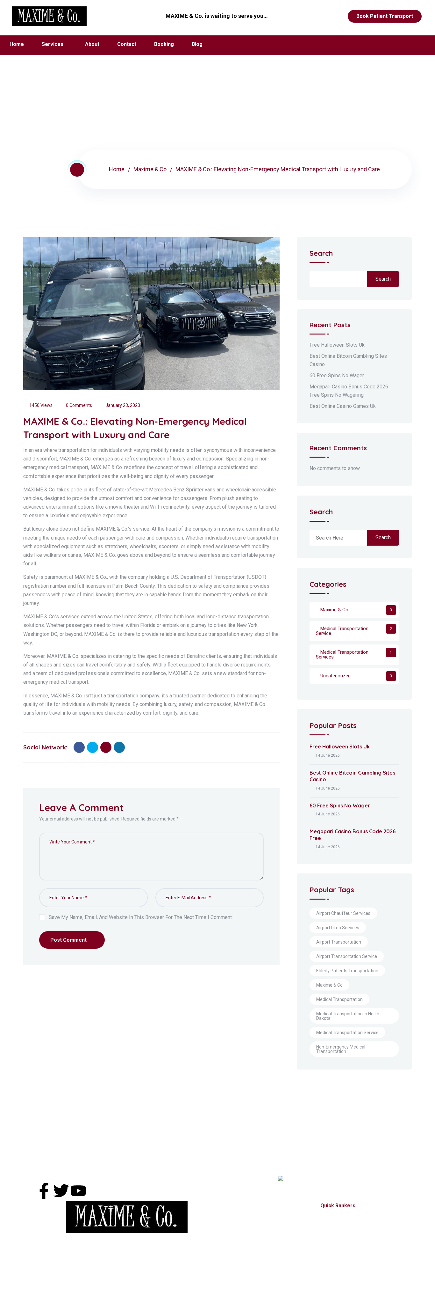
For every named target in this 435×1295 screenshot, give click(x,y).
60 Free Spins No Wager (337, 375)
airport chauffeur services (343, 913)
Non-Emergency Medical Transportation (340, 1049)
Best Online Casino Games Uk (343, 406)
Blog (197, 44)
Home (17, 44)
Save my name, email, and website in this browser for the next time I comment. (141, 917)
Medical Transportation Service (342, 631)
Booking (164, 44)
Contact (126, 44)
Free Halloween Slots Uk (337, 345)
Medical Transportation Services (342, 654)
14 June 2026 (328, 755)
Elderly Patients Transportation (347, 970)
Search (321, 254)
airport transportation (338, 942)
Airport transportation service (346, 956)
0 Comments (79, 405)
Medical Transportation (339, 999)
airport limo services (337, 927)
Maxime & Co (150, 169)
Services (52, 44)
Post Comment (68, 940)
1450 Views (41, 405)
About (92, 44)
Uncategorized (335, 676)
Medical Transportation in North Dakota (347, 1016)
